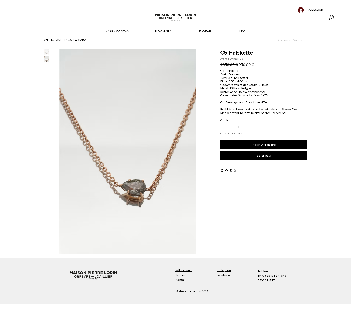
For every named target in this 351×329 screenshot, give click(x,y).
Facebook (223, 275)
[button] (331, 17)
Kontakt (181, 279)
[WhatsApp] (222, 170)
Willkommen (184, 270)
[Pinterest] (231, 170)
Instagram (224, 270)
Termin (180, 275)
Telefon (263, 271)
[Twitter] (235, 170)
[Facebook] (226, 170)
